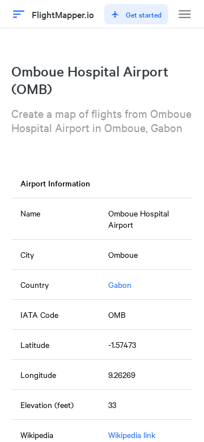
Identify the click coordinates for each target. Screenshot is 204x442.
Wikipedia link (131, 434)
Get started (144, 14)
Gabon (119, 284)
